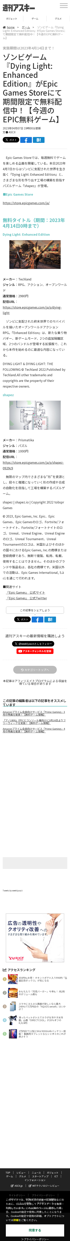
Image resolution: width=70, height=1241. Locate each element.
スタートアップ (58, 18)
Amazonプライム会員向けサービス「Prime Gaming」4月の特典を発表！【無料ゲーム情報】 (34, 730)
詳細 (15, 1220)
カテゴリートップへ (36, 670)
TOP (8, 1172)
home (11, 27)
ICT (56, 1176)
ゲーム (11, 18)
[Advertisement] (35, 769)
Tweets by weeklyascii (13, 890)
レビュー (21, 1172)
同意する (35, 1230)
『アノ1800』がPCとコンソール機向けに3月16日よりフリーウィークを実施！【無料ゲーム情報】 (34, 721)
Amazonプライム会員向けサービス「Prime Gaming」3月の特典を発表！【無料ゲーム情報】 (34, 713)
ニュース (36, 1172)
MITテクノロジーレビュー (45, 1185)
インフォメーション (35, 1180)
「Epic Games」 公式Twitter (26, 598)
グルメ (35, 18)
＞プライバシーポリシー (35, 1239)
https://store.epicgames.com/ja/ (26, 203)
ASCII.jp (19, 1185)
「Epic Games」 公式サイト (25, 592)
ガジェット (53, 1172)
